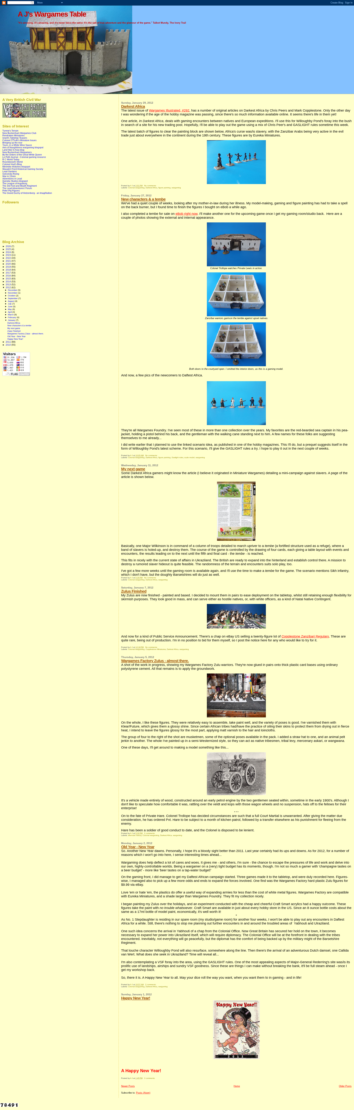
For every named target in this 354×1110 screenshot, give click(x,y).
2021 (8, 261)
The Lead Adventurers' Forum (17, 188)
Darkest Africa (133, 106)
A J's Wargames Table (52, 14)
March (11, 315)
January (12, 320)
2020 (8, 264)
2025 (8, 249)
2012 (8, 287)
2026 (8, 246)
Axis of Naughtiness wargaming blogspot (22, 147)
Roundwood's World (12, 162)
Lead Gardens (9, 171)
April (10, 312)
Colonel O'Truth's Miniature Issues (19, 140)
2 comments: (150, 833)
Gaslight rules (177, 457)
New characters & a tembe (143, 199)
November (13, 293)
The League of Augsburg (14, 183)
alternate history (134, 835)
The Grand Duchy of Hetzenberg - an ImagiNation (27, 193)
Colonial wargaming (136, 188)
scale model (189, 457)
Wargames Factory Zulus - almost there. (155, 661)
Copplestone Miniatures (156, 649)
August (11, 301)
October (12, 296)
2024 (8, 252)
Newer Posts (128, 1086)
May (10, 309)
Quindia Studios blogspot (15, 181)
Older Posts (345, 1086)
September (13, 298)
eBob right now (186, 214)
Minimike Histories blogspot (16, 166)
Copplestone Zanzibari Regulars (305, 636)
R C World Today (10, 159)
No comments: (150, 186)
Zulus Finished (133, 591)
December (13, 290)
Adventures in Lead (12, 178)
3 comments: (150, 1078)
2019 (8, 267)
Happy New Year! (135, 998)
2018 (8, 270)
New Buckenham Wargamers (17, 152)
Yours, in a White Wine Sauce (17, 145)
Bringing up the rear (12, 142)
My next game (133, 469)
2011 (8, 342)
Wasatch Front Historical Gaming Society (22, 169)
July (10, 304)
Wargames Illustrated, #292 (169, 110)
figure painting (164, 188)
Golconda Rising (10, 174)
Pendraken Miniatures (13, 135)
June (10, 306)
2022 (8, 258)
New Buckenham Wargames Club (19, 133)
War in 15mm (9, 176)
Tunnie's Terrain (10, 130)
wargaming (176, 188)
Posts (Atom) (143, 1092)
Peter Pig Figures (11, 190)
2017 (8, 272)
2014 (8, 281)
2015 (8, 278)
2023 (8, 255)
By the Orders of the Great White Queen (22, 154)
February (12, 317)
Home (237, 1086)
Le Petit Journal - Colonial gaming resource (24, 157)
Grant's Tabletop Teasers (14, 138)
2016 (8, 275)
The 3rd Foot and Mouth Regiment (19, 186)
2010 (8, 345)
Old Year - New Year (137, 847)
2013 (8, 284)
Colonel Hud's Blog (12, 164)
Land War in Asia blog (13, 150)
